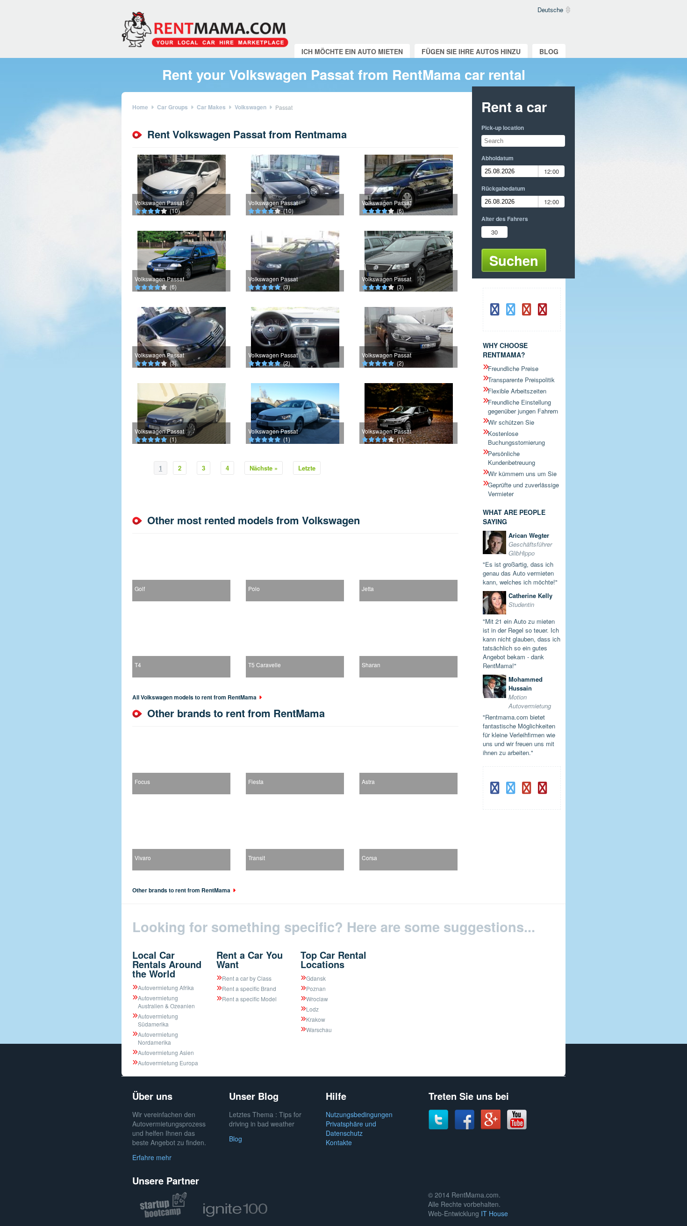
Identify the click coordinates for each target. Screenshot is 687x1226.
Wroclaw (317, 999)
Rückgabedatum (503, 188)
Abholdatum (497, 158)
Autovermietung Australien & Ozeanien (166, 1002)
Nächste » (264, 467)
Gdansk (316, 978)
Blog (548, 51)
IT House (494, 1213)
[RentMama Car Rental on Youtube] (517, 1127)
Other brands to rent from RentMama (181, 890)
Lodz (312, 1009)
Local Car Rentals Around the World (166, 964)
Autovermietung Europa (168, 1063)
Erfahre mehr (152, 1157)
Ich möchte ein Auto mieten (352, 51)
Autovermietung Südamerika (158, 1020)
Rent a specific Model (249, 999)
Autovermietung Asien (166, 1052)
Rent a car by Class (247, 978)
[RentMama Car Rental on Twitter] (438, 1127)
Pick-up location (502, 127)
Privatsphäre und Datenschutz (351, 1128)
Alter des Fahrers (504, 218)
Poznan (316, 988)
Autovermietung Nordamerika (158, 1038)
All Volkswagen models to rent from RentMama (194, 697)
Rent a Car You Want (249, 959)
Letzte (306, 467)
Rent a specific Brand (249, 988)
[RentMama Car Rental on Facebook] (464, 1127)
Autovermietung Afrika (166, 987)
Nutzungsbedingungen (359, 1114)
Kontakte (339, 1142)
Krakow (315, 1019)
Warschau (319, 1030)
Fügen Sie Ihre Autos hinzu (471, 51)
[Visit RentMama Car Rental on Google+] (491, 1126)
